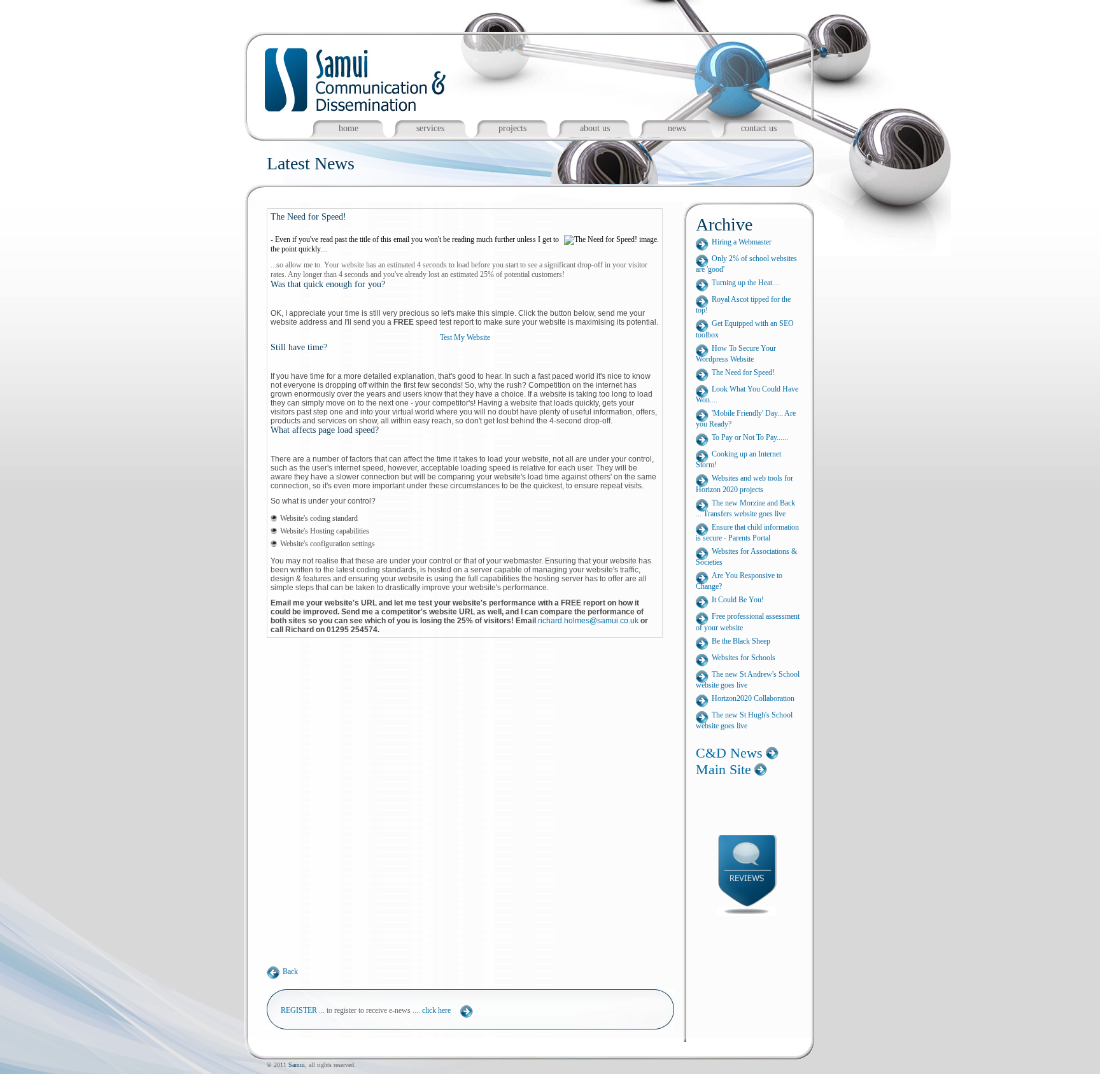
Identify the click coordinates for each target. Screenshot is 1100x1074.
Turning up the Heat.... (746, 282)
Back (290, 971)
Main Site (723, 769)
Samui (296, 1064)
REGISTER (299, 1010)
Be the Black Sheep (741, 641)
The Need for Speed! (743, 372)
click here (436, 1010)
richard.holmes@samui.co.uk (588, 620)
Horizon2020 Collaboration (753, 698)
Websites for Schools (743, 657)
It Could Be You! (738, 599)
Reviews (755, 872)
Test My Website (465, 337)
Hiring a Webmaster (742, 241)
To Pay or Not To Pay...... (750, 437)
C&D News (729, 753)
